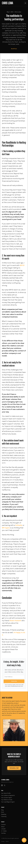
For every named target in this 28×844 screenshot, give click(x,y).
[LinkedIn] (2, 785)
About (2, 826)
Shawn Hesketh (15, 621)
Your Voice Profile (5, 793)
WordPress (14, 48)
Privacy (3, 841)
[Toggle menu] (25, 3)
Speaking (3, 814)
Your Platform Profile (6, 799)
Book (2, 812)
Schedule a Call (14, 768)
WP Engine (6, 528)
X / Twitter (4, 831)
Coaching (3, 816)
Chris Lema (5, 780)
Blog (2, 810)
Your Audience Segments (8, 795)
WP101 (22, 265)
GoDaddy (18, 525)
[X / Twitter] (4, 785)
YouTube (3, 833)
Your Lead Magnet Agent (8, 802)
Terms (7, 841)
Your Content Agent (6, 797)
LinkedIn (3, 828)
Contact (3, 824)
